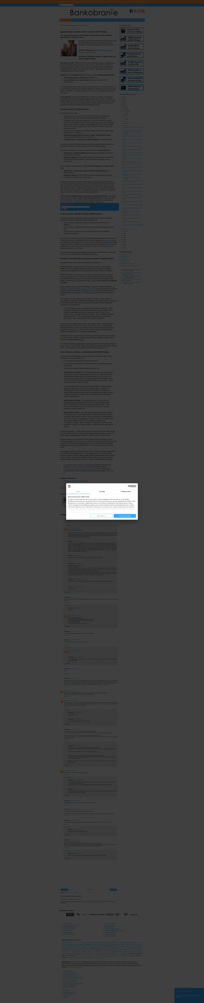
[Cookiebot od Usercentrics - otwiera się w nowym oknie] (129, 486)
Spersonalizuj (101, 516)
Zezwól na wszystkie (125, 516)
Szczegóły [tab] (102, 491)
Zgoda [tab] (78, 491)
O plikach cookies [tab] (126, 491)
